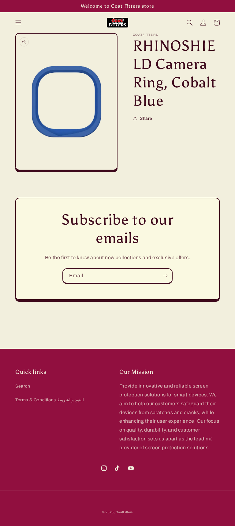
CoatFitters (124, 512)
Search (22, 386)
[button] (18, 22)
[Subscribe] (165, 275)
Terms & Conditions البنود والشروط (49, 400)
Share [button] (146, 118)
